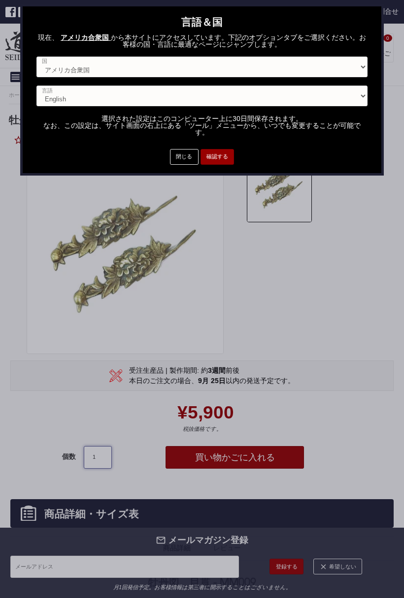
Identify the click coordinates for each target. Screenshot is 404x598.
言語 (47, 90)
